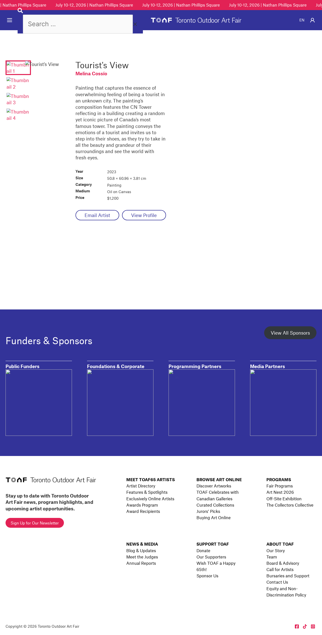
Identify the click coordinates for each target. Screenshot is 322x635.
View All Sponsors (290, 333)
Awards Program (142, 504)
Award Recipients (143, 511)
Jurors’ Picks (208, 511)
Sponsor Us (207, 575)
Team (271, 556)
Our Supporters (211, 556)
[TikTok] (304, 626)
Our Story (275, 550)
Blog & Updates (141, 550)
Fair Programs (279, 485)
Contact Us (277, 581)
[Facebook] (296, 626)
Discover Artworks (213, 485)
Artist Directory (140, 485)
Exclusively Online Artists (150, 498)
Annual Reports (141, 563)
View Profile (144, 215)
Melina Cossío (91, 73)
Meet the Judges (142, 556)
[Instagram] (312, 626)
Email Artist (97, 215)
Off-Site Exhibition (284, 498)
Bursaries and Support (287, 575)
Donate (203, 550)
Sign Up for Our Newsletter (35, 522)
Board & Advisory (282, 563)
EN (301, 20)
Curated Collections (215, 504)
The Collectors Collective (289, 504)
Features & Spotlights (147, 492)
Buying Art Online (213, 517)
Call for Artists (280, 569)
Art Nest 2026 (280, 492)
